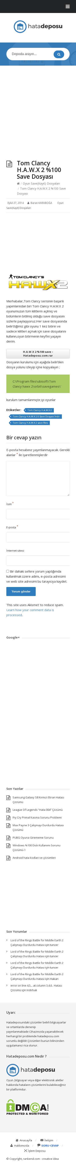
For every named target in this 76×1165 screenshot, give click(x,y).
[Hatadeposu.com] (38, 26)
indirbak (32, 990)
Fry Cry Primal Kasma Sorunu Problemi (37, 817)
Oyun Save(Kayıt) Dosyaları (41, 183)
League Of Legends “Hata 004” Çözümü (38, 810)
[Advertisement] (38, 108)
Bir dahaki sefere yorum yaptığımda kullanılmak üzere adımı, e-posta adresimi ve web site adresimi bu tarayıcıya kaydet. (36, 576)
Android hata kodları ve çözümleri (34, 858)
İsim (10, 504)
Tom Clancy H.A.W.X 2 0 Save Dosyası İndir (36, 416)
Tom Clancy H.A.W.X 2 (39, 410)
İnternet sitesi (15, 550)
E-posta (12, 527)
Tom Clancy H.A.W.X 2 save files (30, 422)
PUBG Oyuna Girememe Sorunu (33, 837)
